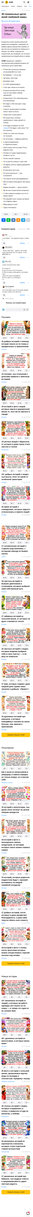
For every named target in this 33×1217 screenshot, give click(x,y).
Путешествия (5, 1151)
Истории (4, 349)
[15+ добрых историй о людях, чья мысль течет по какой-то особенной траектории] (15, 461)
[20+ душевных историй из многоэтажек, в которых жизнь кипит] (15, 1025)
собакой (6, 128)
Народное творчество (7, 1081)
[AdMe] (9, 2)
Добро (3, 923)
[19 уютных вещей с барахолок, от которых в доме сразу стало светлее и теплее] (15, 429)
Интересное (5, 449)
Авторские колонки (7, 782)
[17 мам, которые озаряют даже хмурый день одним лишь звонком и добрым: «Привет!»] (15, 671)
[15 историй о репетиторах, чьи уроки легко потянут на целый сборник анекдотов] (15, 794)
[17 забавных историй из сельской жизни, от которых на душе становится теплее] (15, 603)
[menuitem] (5, 6)
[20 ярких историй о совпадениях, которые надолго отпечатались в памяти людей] (15, 494)
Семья (3, 10)
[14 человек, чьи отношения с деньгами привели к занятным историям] (15, 361)
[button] (6, 214)
